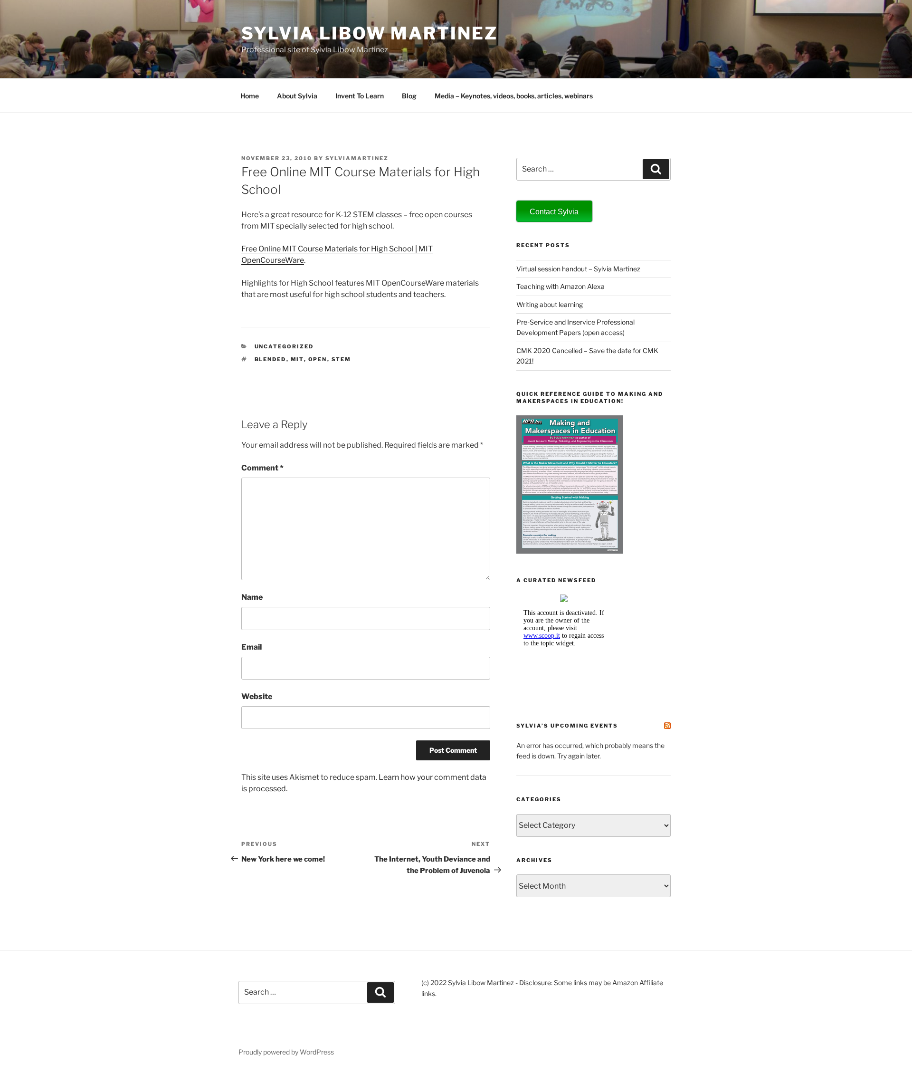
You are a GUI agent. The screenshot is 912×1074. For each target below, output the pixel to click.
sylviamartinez (357, 158)
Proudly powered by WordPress (286, 1052)
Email (251, 647)
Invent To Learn (359, 96)
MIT (297, 359)
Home (249, 96)
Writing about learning (549, 304)
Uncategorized (284, 346)
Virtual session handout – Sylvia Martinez (578, 269)
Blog (409, 96)
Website (256, 696)
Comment (262, 467)
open (317, 359)
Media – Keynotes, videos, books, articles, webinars (514, 96)
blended (270, 359)
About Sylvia (297, 96)
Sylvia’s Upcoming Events (567, 725)
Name (252, 597)
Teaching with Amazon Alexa (560, 286)
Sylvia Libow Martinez (369, 33)
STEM (342, 359)
